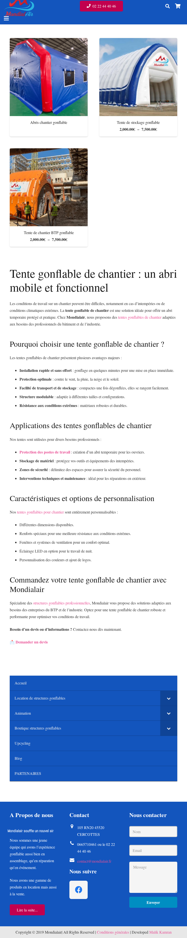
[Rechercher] (167, 6)
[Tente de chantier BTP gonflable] (49, 187)
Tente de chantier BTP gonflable (49, 232)
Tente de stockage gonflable (138, 122)
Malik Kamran (160, 932)
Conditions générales (113, 932)
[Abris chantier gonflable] (49, 77)
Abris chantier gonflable (48, 122)
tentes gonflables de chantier (139, 317)
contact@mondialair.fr (94, 861)
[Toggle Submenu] (168, 698)
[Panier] (177, 6)
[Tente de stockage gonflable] (138, 77)
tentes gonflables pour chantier (40, 511)
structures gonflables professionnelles (61, 602)
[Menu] (6, 18)
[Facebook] (78, 890)
